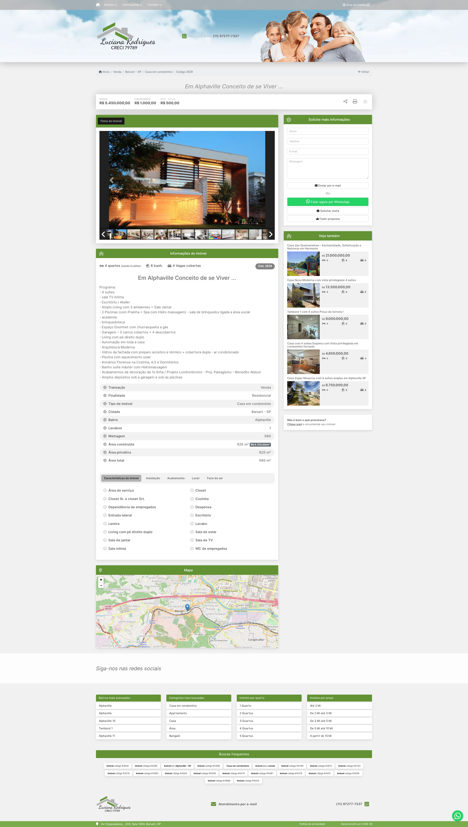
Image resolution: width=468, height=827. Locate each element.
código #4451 (320, 773)
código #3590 (147, 773)
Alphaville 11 (107, 736)
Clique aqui (294, 424)
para (265, 765)
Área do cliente (356, 5)
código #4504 (248, 780)
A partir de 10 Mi (321, 736)
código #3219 (119, 773)
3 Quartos (246, 721)
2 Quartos (246, 713)
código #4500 (176, 773)
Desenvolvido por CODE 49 (356, 823)
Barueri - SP (133, 72)
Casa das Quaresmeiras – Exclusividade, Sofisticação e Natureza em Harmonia (324, 247)
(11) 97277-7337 (226, 36)
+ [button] (101, 579)
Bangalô (174, 736)
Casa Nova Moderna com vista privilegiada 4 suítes (321, 280)
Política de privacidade (312, 823)
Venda (117, 72)
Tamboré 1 (106, 728)
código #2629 (118, 765)
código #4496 (208, 765)
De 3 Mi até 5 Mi (321, 721)
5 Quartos (246, 736)
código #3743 (349, 765)
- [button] (101, 585)
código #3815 (321, 765)
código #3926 (348, 773)
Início (106, 72)
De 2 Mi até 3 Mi (321, 713)
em (177, 765)
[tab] (111, 121)
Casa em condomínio (158, 72)
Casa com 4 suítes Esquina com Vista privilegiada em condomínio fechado (322, 345)
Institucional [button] (131, 4)
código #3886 (219, 780)
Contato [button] (153, 4)
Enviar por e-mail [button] (329, 185)
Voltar (365, 72)
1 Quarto (245, 705)
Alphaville (105, 705)
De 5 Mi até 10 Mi (321, 728)
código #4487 (262, 773)
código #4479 (233, 773)
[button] (112, 180)
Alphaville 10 (107, 721)
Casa (172, 721)
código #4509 (205, 773)
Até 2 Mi (315, 705)
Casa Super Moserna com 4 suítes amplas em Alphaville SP (326, 378)
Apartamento (178, 713)
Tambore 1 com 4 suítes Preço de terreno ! (315, 311)
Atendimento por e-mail (237, 804)
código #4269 (146, 765)
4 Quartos (246, 728)
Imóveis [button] (109, 4)
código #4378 (291, 773)
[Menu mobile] (98, 5)
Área (172, 728)
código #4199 (292, 765)
